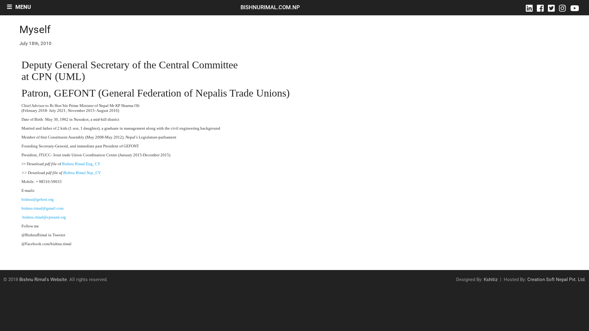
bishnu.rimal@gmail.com (42, 208)
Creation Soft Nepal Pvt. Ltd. (556, 279)
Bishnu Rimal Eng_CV (81, 164)
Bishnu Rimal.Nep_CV (82, 172)
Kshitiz (491, 279)
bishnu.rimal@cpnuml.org (44, 217)
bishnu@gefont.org (37, 199)
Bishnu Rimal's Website (43, 279)
